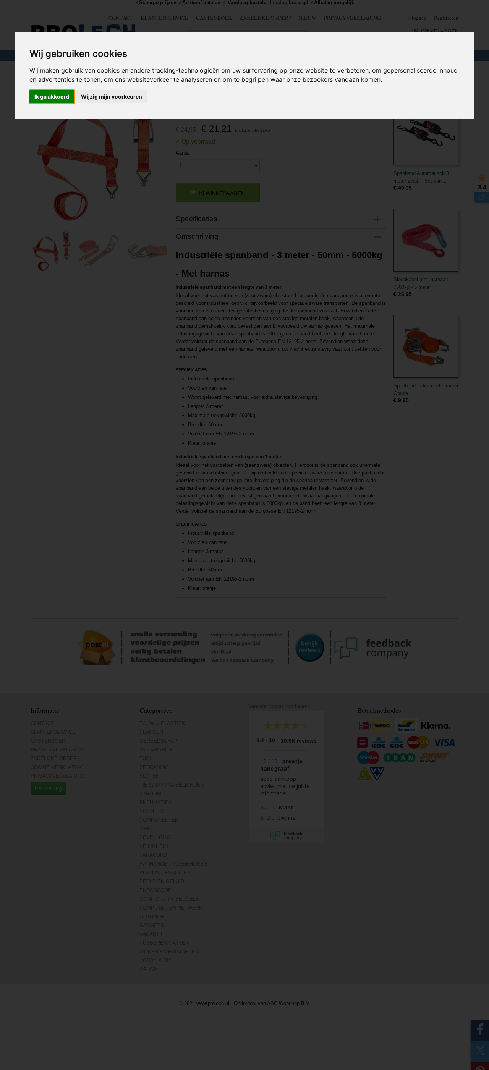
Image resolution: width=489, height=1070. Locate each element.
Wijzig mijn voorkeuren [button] (111, 97)
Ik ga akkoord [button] (52, 97)
